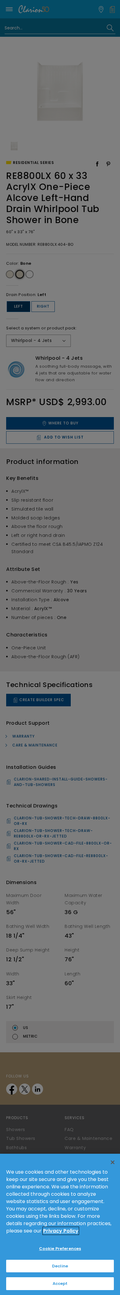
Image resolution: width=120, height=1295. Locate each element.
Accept (60, 1283)
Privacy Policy (60, 1230)
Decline (60, 1266)
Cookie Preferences (60, 1248)
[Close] (112, 1162)
